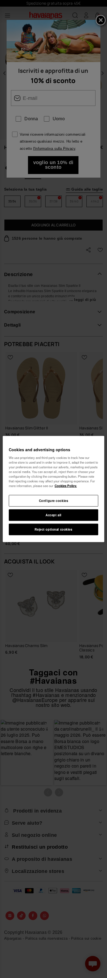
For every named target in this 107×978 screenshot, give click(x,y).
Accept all (53, 515)
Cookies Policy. (66, 485)
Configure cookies (53, 500)
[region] (54, 489)
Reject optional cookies (53, 529)
